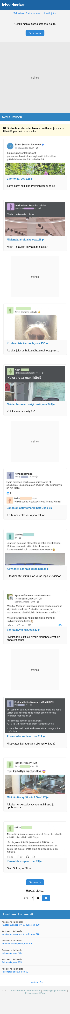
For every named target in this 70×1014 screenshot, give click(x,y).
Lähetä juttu (49, 13)
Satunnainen (33, 13)
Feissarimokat (18, 990)
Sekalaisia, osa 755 (12, 953)
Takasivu (19, 13)
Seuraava (34, 882)
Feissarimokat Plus (35, 993)
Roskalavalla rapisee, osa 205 (17, 943)
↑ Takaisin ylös (35, 982)
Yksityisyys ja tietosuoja (54, 990)
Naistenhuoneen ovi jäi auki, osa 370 (21, 924)
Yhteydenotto (34, 990)
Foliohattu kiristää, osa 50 (15, 971)
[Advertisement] (35, 77)
